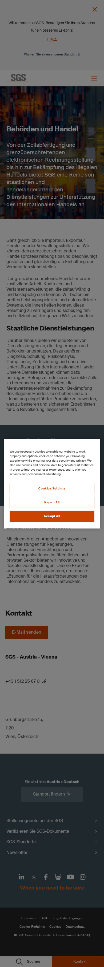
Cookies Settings (51, 489)
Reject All (52, 502)
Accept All (52, 516)
